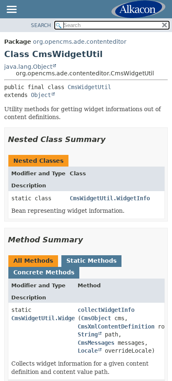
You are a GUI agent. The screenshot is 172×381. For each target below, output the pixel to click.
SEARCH (41, 25)
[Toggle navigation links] (11, 10)
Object (41, 95)
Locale (88, 350)
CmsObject (96, 318)
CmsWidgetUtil (89, 87)
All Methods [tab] (33, 260)
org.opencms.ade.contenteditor (79, 41)
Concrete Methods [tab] (43, 272)
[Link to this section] (111, 139)
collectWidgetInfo (106, 309)
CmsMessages (96, 342)
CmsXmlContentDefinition (116, 326)
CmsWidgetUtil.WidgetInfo (110, 198)
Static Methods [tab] (91, 260)
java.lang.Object (28, 66)
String (88, 334)
